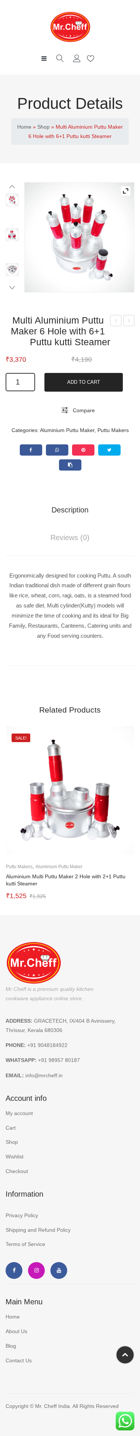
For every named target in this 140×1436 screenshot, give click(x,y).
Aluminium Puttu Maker (67, 430)
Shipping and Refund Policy (38, 1230)
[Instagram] (36, 1270)
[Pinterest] (83, 450)
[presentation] (13, 813)
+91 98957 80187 (59, 1060)
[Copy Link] (70, 465)
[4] (12, 269)
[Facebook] (31, 450)
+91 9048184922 (47, 1045)
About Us (16, 1331)
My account (78, 58)
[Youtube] (58, 1270)
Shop (43, 127)
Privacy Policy (22, 1215)
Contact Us (19, 1360)
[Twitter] (109, 450)
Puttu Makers (113, 430)
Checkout (17, 1171)
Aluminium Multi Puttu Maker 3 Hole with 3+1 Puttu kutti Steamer (129, 321)
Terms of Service (25, 1244)
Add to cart (83, 382)
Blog (11, 1346)
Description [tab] (70, 510)
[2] (79, 237)
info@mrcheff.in (44, 1075)
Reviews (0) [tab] (70, 537)
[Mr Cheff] (70, 27)
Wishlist (91, 58)
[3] (12, 234)
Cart (11, 1128)
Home (24, 127)
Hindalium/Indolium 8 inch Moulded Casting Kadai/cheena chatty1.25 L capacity (116, 321)
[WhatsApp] (57, 450)
